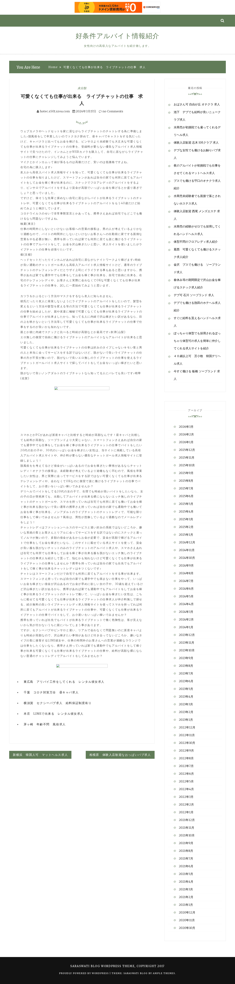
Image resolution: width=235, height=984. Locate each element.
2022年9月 (186, 750)
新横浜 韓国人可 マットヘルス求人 (40, 755)
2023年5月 (186, 689)
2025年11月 (186, 457)
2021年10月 (187, 835)
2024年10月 (187, 558)
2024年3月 (186, 612)
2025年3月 (186, 519)
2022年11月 (187, 735)
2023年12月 (187, 635)
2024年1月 (186, 627)
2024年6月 (186, 588)
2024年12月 (187, 542)
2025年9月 (186, 473)
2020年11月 (187, 920)
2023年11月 (186, 642)
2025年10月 (187, 465)
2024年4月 (186, 604)
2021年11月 (186, 827)
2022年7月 (186, 766)
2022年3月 (186, 797)
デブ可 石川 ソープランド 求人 (194, 295)
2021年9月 (186, 843)
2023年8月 (186, 666)
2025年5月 (186, 504)
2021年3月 (186, 889)
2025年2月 (186, 527)
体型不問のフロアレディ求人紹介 (196, 241)
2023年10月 (187, 650)
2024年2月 (186, 619)
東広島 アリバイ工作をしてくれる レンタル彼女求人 (64, 681)
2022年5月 (186, 781)
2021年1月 (186, 905)
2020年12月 (187, 912)
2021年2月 (186, 897)
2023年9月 (186, 658)
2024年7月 (186, 581)
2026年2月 (186, 434)
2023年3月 (186, 704)
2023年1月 (186, 719)
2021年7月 (186, 858)
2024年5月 (186, 596)
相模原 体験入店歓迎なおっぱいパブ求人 (120, 755)
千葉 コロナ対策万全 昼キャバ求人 (51, 692)
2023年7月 (186, 673)
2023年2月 (186, 712)
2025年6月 (186, 496)
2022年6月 (186, 773)
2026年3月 (186, 426)
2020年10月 (187, 928)
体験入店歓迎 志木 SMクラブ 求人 (196, 142)
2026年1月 (186, 442)
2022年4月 (186, 789)
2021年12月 (187, 820)
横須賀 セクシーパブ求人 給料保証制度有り (58, 703)
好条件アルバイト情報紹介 (117, 36)
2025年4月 (186, 511)
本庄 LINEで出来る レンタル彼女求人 (54, 713)
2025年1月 (186, 534)
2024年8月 (186, 573)
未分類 (81, 88)
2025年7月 (186, 488)
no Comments (112, 111)
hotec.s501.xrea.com (55, 111)
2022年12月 (187, 727)
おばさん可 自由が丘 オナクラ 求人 (197, 104)
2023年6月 (186, 681)
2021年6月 (186, 866)
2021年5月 (186, 874)
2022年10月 (187, 743)
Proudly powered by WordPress (84, 973)
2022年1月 (186, 812)
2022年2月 (186, 804)
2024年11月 (187, 550)
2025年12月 (187, 450)
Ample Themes (164, 973)
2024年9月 (186, 565)
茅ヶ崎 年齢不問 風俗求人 (45, 724)
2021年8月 (186, 851)
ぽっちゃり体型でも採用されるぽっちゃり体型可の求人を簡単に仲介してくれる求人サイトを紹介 (197, 340)
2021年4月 (186, 881)
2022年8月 (186, 758)
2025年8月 (186, 480)
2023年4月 (186, 696)
